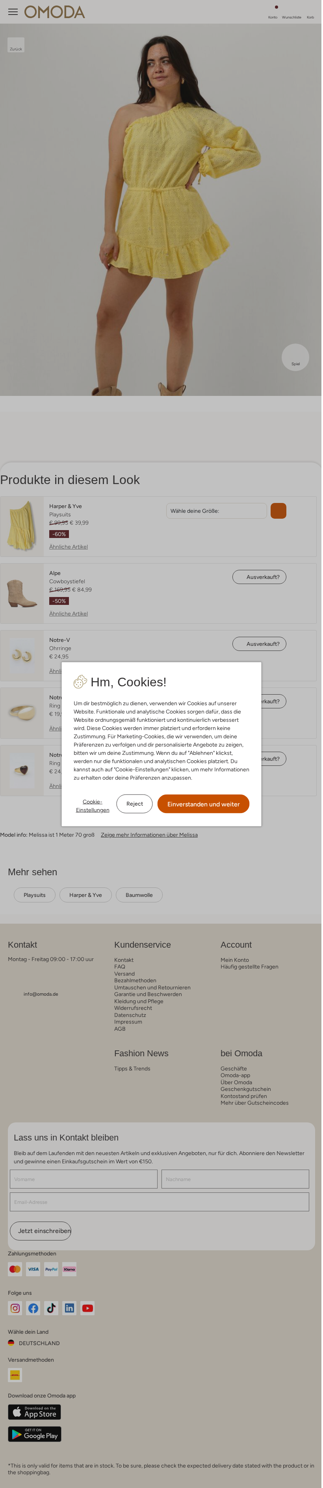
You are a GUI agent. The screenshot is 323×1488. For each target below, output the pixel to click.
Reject (134, 803)
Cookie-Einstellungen (93, 805)
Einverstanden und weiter (203, 804)
